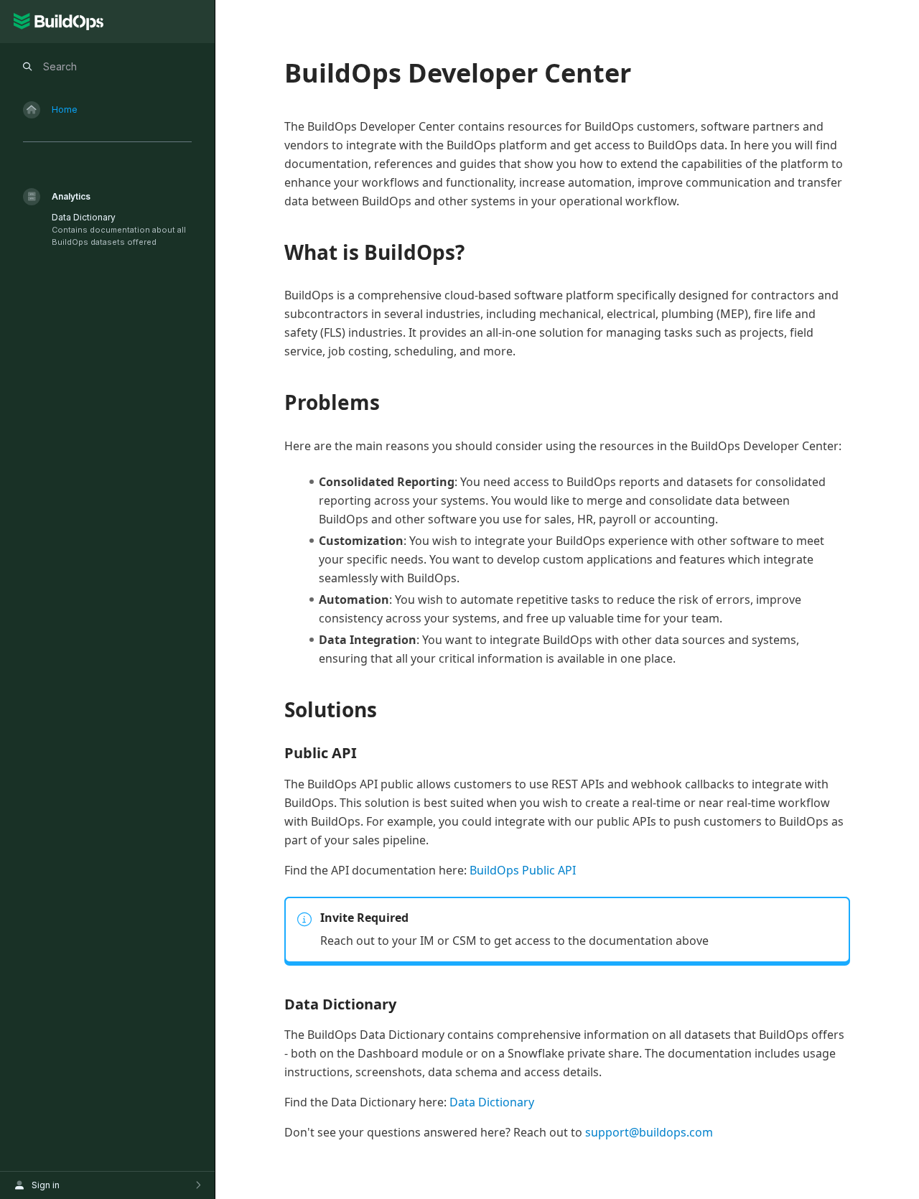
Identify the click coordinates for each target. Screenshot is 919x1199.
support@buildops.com (649, 1132)
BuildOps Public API (523, 870)
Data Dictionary (491, 1102)
